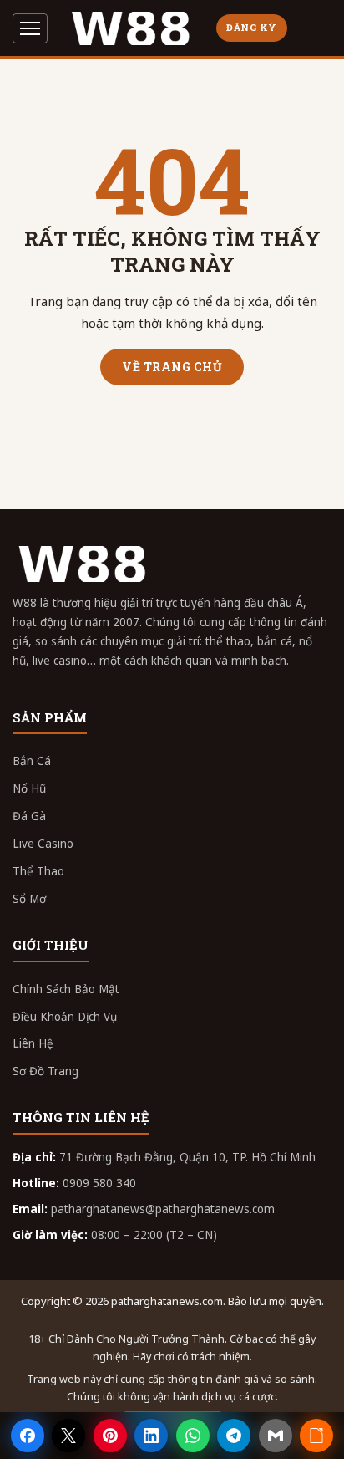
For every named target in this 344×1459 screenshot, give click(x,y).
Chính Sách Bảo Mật (66, 989)
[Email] (275, 1435)
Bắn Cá (32, 760)
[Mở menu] (30, 28)
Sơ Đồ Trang (45, 1071)
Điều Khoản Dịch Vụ (65, 1016)
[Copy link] (316, 1435)
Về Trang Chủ (172, 367)
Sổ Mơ (29, 898)
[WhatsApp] (193, 1435)
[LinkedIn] (151, 1435)
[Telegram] (233, 1435)
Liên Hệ (33, 1043)
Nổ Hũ (29, 788)
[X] (68, 1435)
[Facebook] (27, 1435)
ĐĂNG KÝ (251, 27)
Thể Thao (38, 871)
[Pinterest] (110, 1435)
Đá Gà (29, 816)
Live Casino (43, 843)
